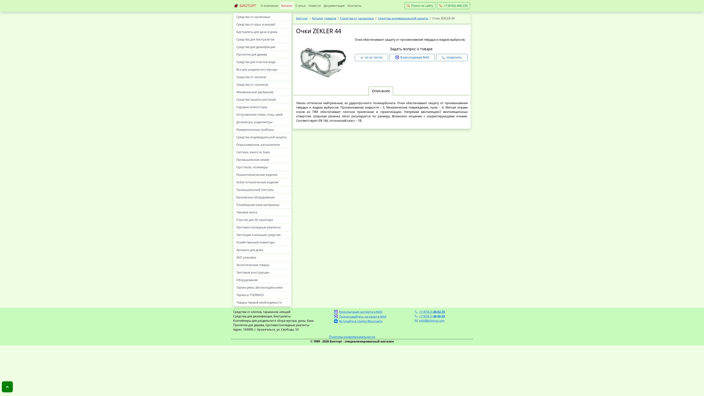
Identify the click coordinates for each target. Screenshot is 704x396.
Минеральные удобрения (254, 92)
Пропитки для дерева (251, 54)
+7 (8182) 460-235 (456, 6)
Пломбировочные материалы (257, 205)
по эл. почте (373, 57)
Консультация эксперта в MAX (360, 312)
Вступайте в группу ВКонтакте (360, 321)
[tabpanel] (382, 112)
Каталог (287, 6)
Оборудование (247, 280)
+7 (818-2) (432, 312)
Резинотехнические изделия (256, 175)
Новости (315, 6)
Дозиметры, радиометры (254, 122)
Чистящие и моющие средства (258, 235)
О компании (269, 6)
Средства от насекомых (253, 17)
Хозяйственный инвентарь (255, 242)
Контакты (354, 6)
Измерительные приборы (255, 130)
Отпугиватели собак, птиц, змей (259, 115)
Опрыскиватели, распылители (258, 145)
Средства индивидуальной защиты (261, 137)
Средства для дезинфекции (255, 47)
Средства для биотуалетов (255, 39)
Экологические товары (252, 265)
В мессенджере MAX (414, 57)
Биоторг (302, 18)
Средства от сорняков (252, 84)
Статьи (301, 6)
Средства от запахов (251, 77)
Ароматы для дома (249, 250)
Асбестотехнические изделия (257, 182)
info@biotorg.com (431, 321)
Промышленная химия (252, 160)
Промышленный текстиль (255, 190)
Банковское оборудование (255, 197)
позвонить (454, 57)
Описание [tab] (381, 90)
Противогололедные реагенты (258, 227)
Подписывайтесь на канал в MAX (362, 317)
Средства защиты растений (256, 100)
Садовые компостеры (251, 107)
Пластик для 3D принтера (254, 220)
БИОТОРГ (247, 5)
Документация (334, 6)
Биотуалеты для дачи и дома (256, 32)
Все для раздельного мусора (256, 69)
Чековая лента (246, 212)
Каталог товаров (324, 18)
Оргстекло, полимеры (252, 167)
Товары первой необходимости (259, 302)
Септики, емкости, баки (253, 152)
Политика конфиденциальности (352, 337)
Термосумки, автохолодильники (259, 287)
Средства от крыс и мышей (255, 24)
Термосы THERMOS (250, 295)
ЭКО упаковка (246, 257)
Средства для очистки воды (256, 62)
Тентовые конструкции (252, 272)
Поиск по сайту (422, 6)
